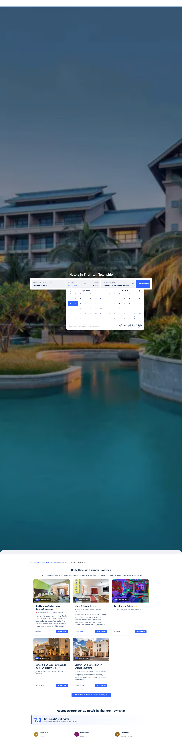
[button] (161, 3)
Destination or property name (42, 282)
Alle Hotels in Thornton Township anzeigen (91, 695)
